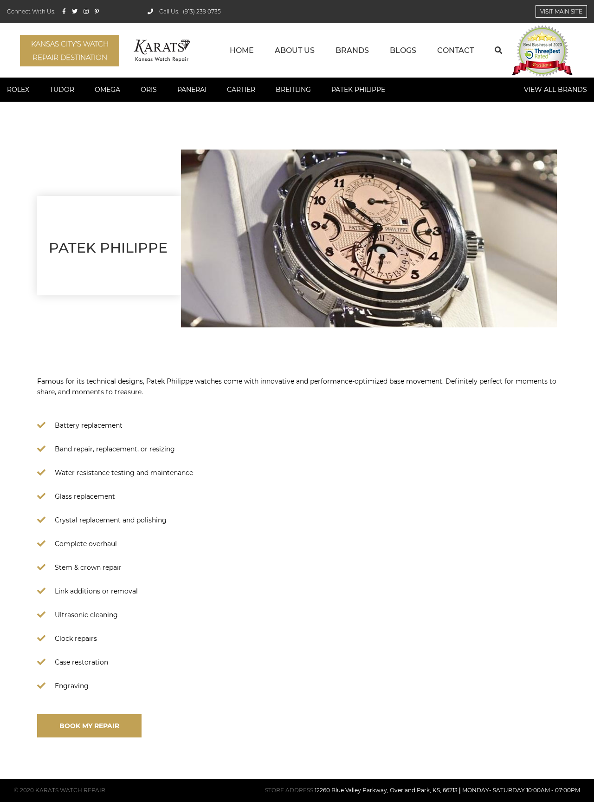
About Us (295, 50)
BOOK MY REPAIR (89, 726)
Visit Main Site (561, 11)
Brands (352, 50)
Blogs (403, 50)
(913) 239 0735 (202, 11)
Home (242, 50)
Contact (455, 50)
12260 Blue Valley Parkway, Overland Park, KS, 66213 (386, 790)
